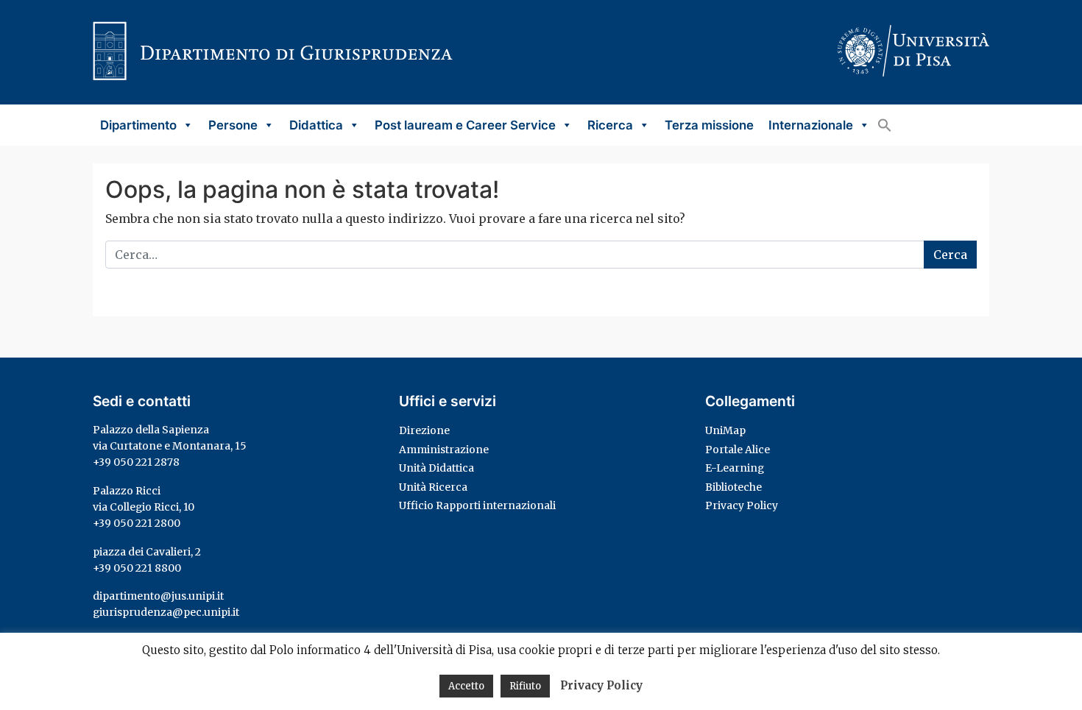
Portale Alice (737, 449)
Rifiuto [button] (525, 686)
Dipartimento (138, 125)
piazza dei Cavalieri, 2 (147, 551)
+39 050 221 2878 (136, 462)
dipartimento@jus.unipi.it (158, 596)
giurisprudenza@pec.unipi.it (166, 612)
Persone (233, 125)
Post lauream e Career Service (465, 125)
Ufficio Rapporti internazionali (477, 505)
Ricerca (610, 125)
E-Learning (734, 468)
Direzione (424, 430)
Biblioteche (733, 487)
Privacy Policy (741, 505)
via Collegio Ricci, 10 (143, 507)
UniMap (725, 430)
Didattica (316, 125)
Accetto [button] (466, 686)
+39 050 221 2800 (136, 523)
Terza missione (709, 125)
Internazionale (810, 125)
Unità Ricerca (433, 487)
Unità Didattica (436, 468)
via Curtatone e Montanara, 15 (170, 445)
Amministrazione (444, 449)
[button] (884, 125)
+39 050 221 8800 (137, 568)
